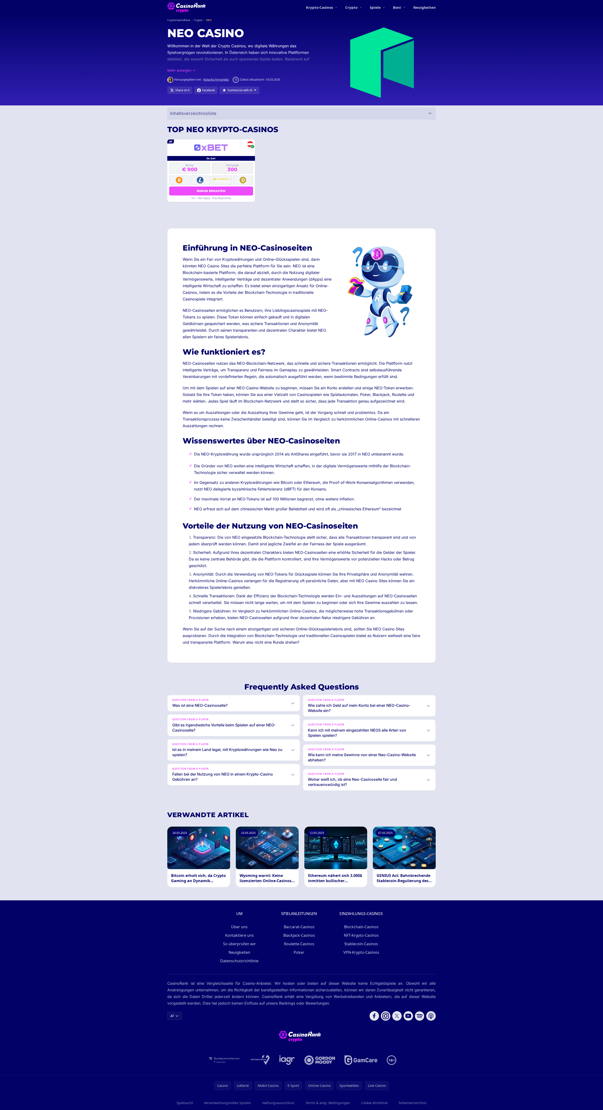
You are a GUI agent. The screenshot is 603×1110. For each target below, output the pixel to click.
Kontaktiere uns (239, 935)
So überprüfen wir (239, 943)
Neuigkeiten (424, 7)
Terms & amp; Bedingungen (328, 1103)
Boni (397, 7)
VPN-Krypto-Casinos (361, 952)
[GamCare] (361, 1060)
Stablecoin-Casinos (361, 943)
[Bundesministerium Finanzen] (224, 1060)
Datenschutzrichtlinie (239, 960)
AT (172, 1016)
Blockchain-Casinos (361, 926)
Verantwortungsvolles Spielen (227, 1103)
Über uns (239, 926)
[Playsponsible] (260, 1060)
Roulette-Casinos (299, 943)
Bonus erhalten (211, 191)
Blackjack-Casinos (299, 935)
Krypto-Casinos (319, 7)
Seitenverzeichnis (412, 1103)
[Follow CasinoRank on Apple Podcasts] (431, 1016)
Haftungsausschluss (278, 1103)
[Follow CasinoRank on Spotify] (419, 1016)
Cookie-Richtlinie (374, 1103)
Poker (299, 952)
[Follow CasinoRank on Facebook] (374, 1016)
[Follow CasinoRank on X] (397, 1016)
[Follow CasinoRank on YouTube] (408, 1016)
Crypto (351, 7)
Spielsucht (185, 1103)
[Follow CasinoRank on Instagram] (385, 1016)
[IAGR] (287, 1060)
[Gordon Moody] (319, 1060)
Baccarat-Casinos (299, 926)
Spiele (375, 7)
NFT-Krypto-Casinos (361, 935)
